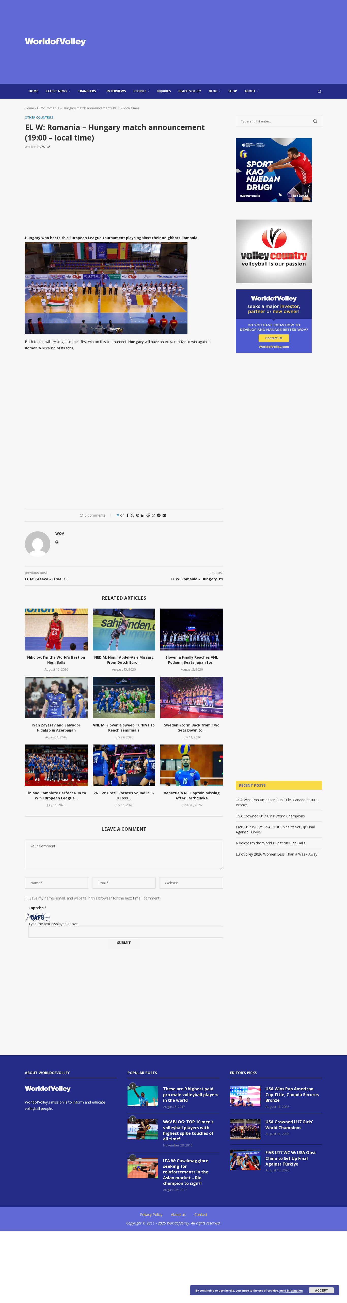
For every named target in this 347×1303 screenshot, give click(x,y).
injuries (164, 91)
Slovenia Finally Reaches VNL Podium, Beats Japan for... (192, 660)
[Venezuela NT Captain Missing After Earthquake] (191, 765)
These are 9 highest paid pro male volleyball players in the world (190, 1094)
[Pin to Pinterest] (137, 515)
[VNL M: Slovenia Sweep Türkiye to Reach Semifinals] (124, 697)
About (250, 91)
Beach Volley (189, 91)
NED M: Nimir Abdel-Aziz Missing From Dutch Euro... (124, 660)
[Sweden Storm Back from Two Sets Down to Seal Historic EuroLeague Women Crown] (191, 697)
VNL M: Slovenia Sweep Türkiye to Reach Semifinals (124, 728)
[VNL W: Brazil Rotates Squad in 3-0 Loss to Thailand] (124, 765)
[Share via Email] (164, 515)
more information (291, 1290)
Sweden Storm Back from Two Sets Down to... (191, 728)
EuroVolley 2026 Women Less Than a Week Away (276, 854)
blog (213, 91)
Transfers (87, 91)
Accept (321, 1290)
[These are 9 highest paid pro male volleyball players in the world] (143, 1096)
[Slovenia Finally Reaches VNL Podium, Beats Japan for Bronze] (191, 629)
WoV (46, 146)
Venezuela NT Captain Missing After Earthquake (192, 795)
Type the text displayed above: (53, 923)
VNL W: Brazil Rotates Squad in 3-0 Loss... (123, 795)
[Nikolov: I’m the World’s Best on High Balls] (56, 629)
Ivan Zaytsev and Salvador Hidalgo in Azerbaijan (56, 728)
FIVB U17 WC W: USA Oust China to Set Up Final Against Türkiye (290, 1158)
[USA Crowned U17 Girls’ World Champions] (245, 1129)
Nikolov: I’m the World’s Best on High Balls (56, 660)
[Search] (319, 91)
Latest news (56, 91)
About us (178, 1214)
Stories (139, 91)
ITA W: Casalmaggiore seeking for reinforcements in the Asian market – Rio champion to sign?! (185, 1172)
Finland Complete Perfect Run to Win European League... (56, 795)
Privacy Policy (151, 1214)
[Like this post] (121, 515)
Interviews (116, 91)
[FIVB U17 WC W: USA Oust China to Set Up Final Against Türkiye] (245, 1160)
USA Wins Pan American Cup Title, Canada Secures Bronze (292, 1094)
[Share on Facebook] (128, 515)
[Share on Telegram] (159, 515)
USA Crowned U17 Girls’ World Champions (270, 816)
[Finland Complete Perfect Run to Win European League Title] (56, 765)
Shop (232, 91)
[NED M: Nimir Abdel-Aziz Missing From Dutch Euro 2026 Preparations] (124, 629)
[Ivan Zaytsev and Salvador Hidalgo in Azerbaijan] (56, 697)
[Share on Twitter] (132, 515)
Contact (200, 1214)
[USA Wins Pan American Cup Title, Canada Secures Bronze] (245, 1096)
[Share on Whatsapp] (153, 515)
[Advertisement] (224, 41)
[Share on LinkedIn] (142, 515)
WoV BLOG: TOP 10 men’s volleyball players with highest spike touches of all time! (188, 1130)
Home (33, 91)
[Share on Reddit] (148, 515)
